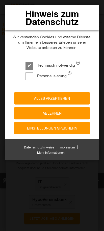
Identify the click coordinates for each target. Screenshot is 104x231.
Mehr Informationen (51, 152)
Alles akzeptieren (52, 98)
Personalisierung (51, 75)
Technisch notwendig (55, 65)
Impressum (67, 147)
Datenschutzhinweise (39, 147)
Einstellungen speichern (52, 128)
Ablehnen (52, 113)
